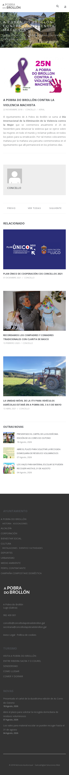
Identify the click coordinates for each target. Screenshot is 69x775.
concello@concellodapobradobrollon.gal (24, 623)
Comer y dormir (13, 676)
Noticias (19, 35)
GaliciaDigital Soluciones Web (47, 765)
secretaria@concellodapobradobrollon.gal (24, 627)
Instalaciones (9, 548)
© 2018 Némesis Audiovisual (21, 765)
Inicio (6, 35)
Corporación (9, 533)
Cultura (6, 543)
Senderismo (10, 666)
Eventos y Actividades (31, 548)
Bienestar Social (11, 538)
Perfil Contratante (13, 568)
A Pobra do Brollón (13, 519)
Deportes (7, 552)
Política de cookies (26, 634)
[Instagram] (34, 761)
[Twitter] (29, 761)
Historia (6, 523)
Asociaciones (20, 523)
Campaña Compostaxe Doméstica (21, 573)
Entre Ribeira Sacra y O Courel (22, 660)
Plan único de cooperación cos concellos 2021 (33, 273)
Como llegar (11, 671)
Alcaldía (6, 528)
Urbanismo (7, 557)
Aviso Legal (9, 634)
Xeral (42, 109)
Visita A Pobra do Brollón (19, 655)
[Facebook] (40, 761)
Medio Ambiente (11, 562)
